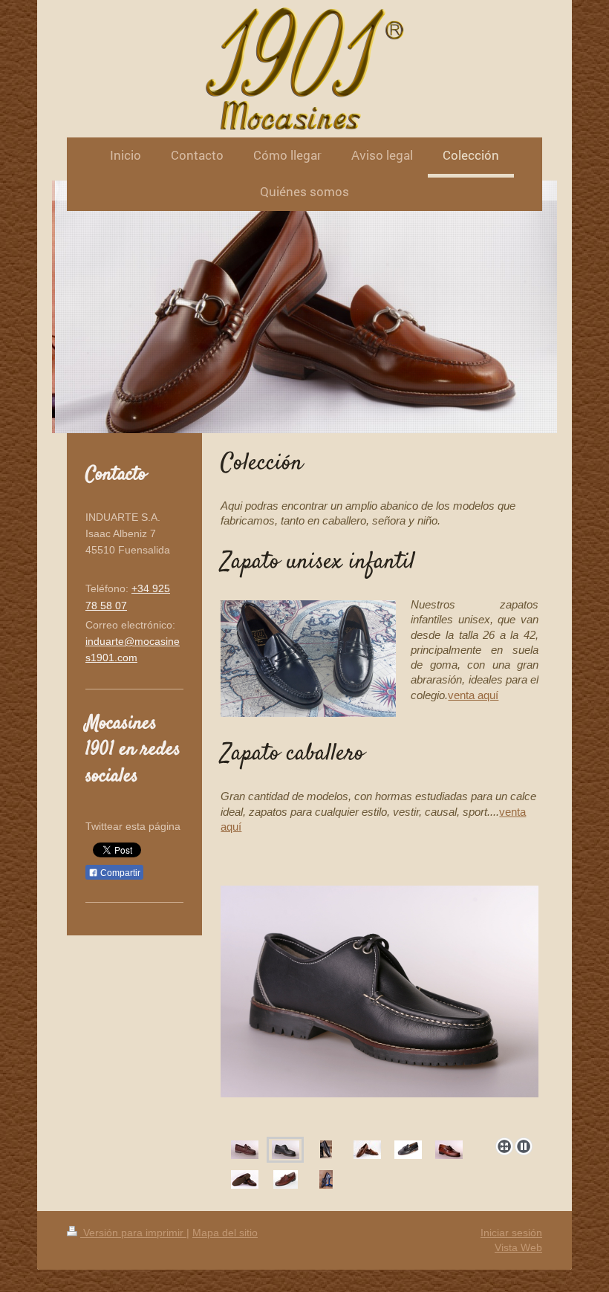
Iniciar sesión (511, 1233)
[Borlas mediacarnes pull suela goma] (326, 1179)
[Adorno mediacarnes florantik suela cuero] (367, 1149)
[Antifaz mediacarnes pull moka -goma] (326, 1149)
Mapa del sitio (225, 1233)
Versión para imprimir (133, 1233)
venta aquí (473, 695)
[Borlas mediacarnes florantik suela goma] (285, 1179)
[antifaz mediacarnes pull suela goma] (244, 1179)
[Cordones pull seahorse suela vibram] (449, 1149)
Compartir (119, 873)
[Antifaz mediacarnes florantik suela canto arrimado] (408, 1149)
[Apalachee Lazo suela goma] (244, 1149)
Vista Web (518, 1247)
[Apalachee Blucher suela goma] (379, 1008)
